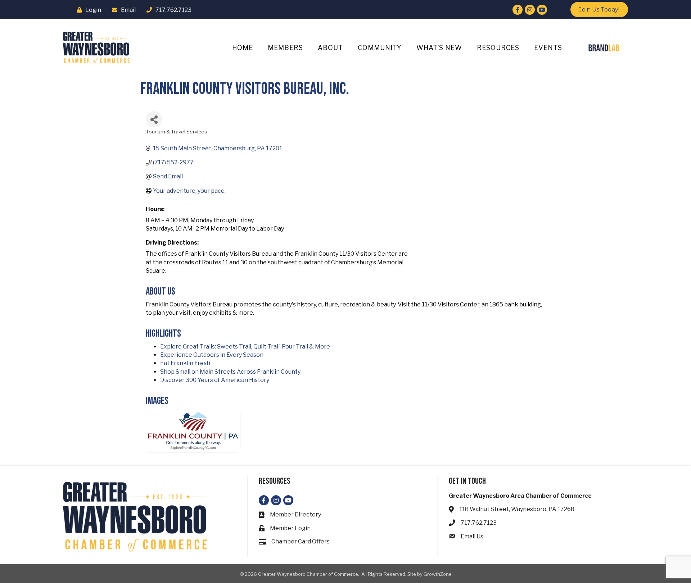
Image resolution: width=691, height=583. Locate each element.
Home (242, 47)
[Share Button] (154, 119)
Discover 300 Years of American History (214, 380)
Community (380, 47)
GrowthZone (438, 574)
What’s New (439, 47)
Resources (498, 47)
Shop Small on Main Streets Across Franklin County (230, 371)
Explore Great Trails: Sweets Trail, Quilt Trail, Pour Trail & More (245, 346)
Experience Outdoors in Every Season (211, 354)
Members (285, 47)
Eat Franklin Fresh (185, 363)
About (330, 47)
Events (548, 47)
